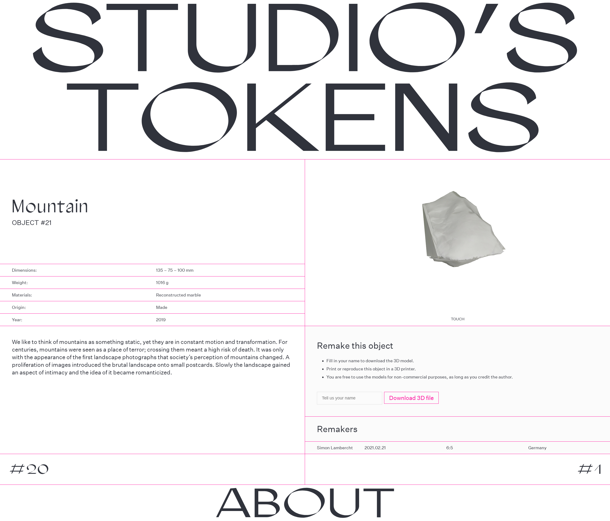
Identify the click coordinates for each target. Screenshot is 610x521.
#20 (28, 469)
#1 (589, 469)
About (305, 503)
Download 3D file (411, 397)
